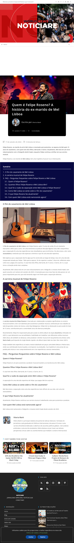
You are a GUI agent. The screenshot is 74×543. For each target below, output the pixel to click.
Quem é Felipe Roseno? (16, 181)
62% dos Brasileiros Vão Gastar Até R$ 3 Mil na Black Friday (14, 458)
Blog (5, 515)
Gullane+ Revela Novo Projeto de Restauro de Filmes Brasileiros (60, 458)
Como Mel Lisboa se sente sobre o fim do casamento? (28, 191)
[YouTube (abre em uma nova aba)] (68, 2)
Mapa (6, 526)
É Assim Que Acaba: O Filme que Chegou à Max (37, 457)
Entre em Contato (10, 519)
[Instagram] (53, 482)
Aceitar (31, 537)
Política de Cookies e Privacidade (37, 533)
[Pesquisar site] (69, 45)
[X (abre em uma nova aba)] (56, 2)
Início (6, 511)
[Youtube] (41, 488)
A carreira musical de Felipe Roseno (18, 175)
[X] (41, 482)
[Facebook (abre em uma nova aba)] (58, 2)
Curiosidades (36, 131)
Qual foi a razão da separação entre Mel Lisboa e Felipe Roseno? (33, 188)
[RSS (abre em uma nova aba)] (70, 2)
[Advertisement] (37, 61)
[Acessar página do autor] (7, 420)
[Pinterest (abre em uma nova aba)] (61, 2)
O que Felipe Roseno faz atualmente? (21, 194)
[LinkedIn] (59, 482)
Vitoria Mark (36, 122)
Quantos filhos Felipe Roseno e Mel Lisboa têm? (26, 184)
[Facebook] (47, 482)
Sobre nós (7, 522)
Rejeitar (42, 537)
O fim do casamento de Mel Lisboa (18, 172)
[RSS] (47, 488)
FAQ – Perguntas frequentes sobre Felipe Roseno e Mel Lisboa (29, 178)
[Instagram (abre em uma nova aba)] (63, 2)
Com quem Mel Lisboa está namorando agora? (25, 197)
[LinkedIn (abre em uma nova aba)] (65, 2)
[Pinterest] (65, 482)
